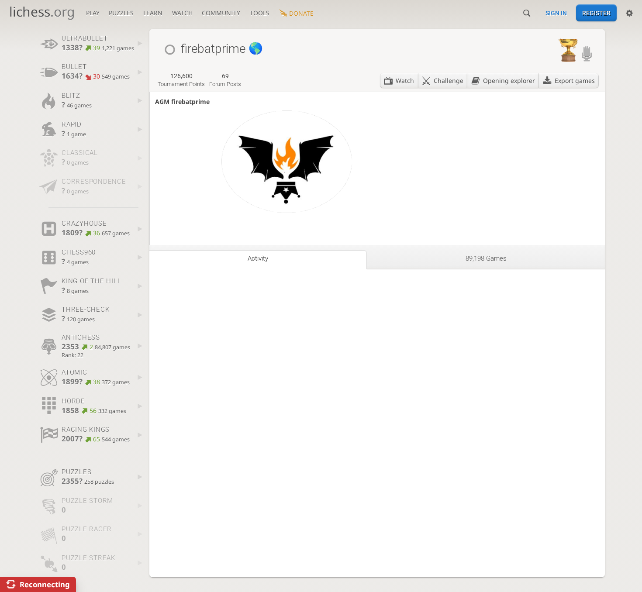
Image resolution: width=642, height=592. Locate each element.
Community (221, 13)
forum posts (225, 79)
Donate (301, 13)
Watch (182, 13)
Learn (152, 13)
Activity (258, 258)
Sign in (556, 13)
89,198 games (486, 258)
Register (596, 13)
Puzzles (121, 13)
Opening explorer (509, 80)
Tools (259, 13)
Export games (575, 80)
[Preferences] (629, 13)
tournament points (181, 79)
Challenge (448, 80)
